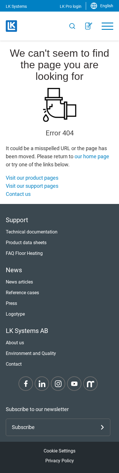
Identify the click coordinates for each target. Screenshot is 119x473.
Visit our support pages (32, 186)
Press (11, 303)
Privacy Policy (59, 460)
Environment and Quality (31, 353)
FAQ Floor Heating (24, 253)
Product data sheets (26, 242)
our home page (92, 156)
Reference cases (22, 292)
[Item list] (88, 26)
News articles (19, 282)
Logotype (15, 314)
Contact (14, 364)
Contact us (18, 194)
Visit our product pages (32, 178)
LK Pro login (70, 6)
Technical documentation (31, 232)
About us (15, 342)
